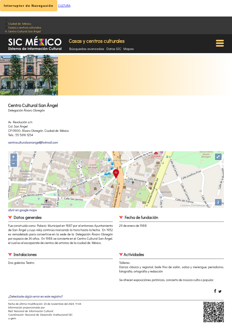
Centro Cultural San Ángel (24, 31)
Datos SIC (113, 48)
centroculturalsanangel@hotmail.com (33, 142)
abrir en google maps (22, 210)
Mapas (128, 48)
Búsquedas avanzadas (86, 48)
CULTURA (64, 5)
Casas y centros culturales (24, 27)
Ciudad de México (19, 23)
